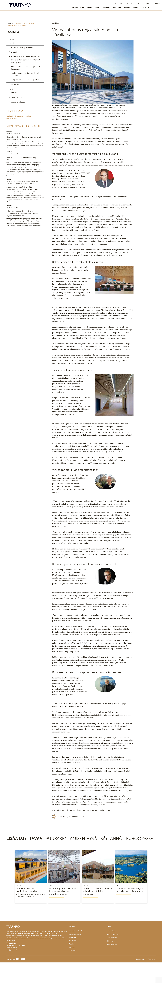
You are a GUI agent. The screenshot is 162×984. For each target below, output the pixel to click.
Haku (147, 3)
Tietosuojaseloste (113, 934)
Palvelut (116, 3)
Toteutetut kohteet (77, 7)
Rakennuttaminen (93, 7)
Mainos (14, 92)
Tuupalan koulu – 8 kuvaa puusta (25, 79)
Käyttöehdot (111, 931)
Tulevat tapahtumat (18, 97)
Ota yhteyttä (111, 941)
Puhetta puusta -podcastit (21, 47)
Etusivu (9, 23)
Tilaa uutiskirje (112, 944)
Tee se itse (145, 7)
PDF (74, 816)
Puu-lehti (129, 3)
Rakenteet (106, 7)
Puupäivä (122, 3)
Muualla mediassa (17, 102)
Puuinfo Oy (137, 3)
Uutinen (12, 89)
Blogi (11, 43)
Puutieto (136, 7)
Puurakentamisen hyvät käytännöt (24, 56)
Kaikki (11, 39)
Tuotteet (127, 7)
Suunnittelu (117, 7)
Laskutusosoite (112, 938)
